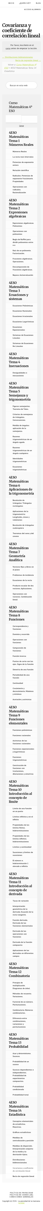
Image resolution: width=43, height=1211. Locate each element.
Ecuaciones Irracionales (23, 316)
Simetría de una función (23, 669)
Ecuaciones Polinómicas (23, 305)
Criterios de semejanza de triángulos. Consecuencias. (23, 417)
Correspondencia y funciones (20, 627)
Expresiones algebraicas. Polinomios (23, 224)
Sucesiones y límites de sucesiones (23, 853)
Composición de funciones (19, 649)
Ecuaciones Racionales (22, 311)
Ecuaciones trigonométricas (20, 468)
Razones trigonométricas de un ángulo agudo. (22, 439)
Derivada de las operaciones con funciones (20, 934)
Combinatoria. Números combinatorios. (23, 1011)
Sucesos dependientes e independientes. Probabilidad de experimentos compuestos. (23, 1075)
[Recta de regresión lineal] (29, 119)
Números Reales (20, 151)
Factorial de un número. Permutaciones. (23, 1003)
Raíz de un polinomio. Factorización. (22, 251)
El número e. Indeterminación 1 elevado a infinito (20, 863)
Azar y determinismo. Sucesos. (22, 1054)
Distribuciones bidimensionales (18, 57)
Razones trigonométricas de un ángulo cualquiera (22, 450)
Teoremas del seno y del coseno (23, 534)
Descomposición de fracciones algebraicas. (23, 268)
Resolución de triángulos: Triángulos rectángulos (22, 503)
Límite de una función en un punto (22, 809)
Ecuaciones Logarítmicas (23, 321)
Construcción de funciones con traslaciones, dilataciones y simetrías (23, 769)
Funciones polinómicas (22, 730)
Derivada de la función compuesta (22, 943)
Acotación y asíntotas (22, 699)
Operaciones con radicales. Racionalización (20, 190)
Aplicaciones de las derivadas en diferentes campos (23, 953)
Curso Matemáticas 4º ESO (20, 107)
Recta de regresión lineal (27, 60)
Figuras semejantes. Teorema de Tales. (21, 407)
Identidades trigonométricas (20, 460)
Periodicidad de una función (21, 676)
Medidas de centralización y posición (23, 1139)
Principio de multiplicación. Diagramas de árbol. (21, 985)
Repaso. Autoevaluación (23, 275)
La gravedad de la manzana (13, 9)
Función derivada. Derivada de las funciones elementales (23, 923)
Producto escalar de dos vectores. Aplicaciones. (23, 587)
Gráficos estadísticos (22, 1132)
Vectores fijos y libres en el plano (23, 568)
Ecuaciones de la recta (22, 580)
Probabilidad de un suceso (21, 1063)
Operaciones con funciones (20, 641)
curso (8, 48)
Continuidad (18, 683)
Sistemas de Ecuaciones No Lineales (23, 344)
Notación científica (21, 170)
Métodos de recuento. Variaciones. (22, 995)
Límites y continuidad (22, 847)
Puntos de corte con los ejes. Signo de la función (23, 662)
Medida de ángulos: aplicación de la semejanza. (21, 428)
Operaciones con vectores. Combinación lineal (22, 597)
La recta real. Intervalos (23, 157)
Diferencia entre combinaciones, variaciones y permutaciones (20, 1022)
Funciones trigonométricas (20, 758)
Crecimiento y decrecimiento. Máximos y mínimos (23, 691)
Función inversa (19, 656)
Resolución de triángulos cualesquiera (23, 526)
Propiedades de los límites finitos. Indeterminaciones (21, 828)
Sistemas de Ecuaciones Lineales (23, 336)
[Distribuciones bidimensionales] (14, 118)
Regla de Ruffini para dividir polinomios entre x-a (23, 242)
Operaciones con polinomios (20, 232)
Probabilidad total (21, 1095)
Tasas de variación (21, 901)
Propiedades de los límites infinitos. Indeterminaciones (21, 839)
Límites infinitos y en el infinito (23, 818)
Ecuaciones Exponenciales (19, 328)
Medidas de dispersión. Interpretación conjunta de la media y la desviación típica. (23, 1150)
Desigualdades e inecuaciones (20, 374)
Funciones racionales (22, 735)
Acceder (21, 1203)
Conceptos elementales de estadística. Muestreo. (23, 1124)
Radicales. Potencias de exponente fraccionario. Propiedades (23, 178)
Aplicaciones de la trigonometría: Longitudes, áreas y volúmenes (21, 515)
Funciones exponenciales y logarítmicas (23, 750)
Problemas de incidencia (23, 575)
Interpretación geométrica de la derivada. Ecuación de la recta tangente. (23, 910)
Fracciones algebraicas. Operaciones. (23, 260)
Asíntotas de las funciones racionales (22, 742)
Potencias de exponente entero (23, 163)
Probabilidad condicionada (18, 1088)
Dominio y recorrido (21, 634)
